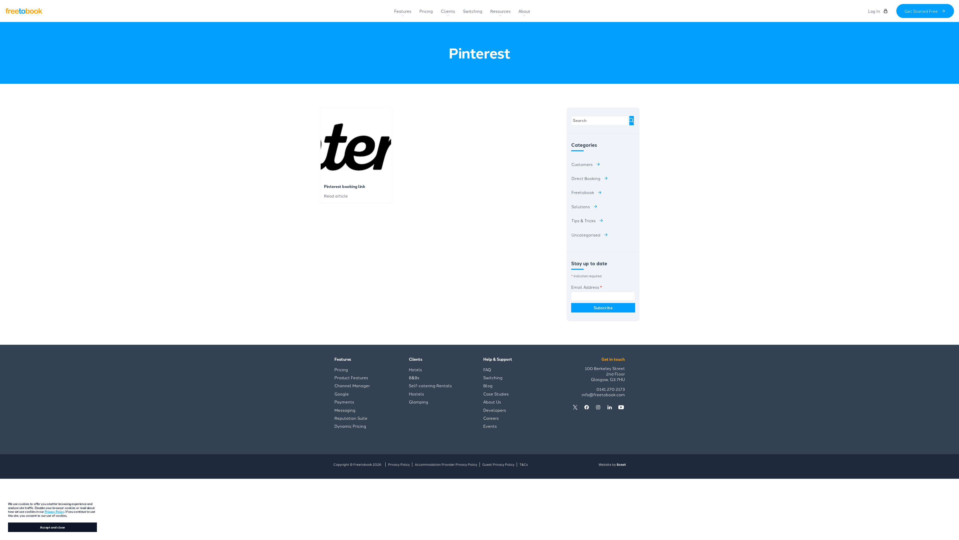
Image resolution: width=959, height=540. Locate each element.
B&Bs (414, 377)
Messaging (344, 410)
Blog (487, 385)
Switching (492, 377)
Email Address (586, 287)
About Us (492, 401)
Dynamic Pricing (350, 426)
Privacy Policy (54, 511)
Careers (491, 418)
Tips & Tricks (583, 220)
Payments (344, 401)
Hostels (416, 393)
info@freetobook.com (603, 394)
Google (341, 393)
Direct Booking (585, 178)
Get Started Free (921, 11)
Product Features (351, 377)
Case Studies (496, 393)
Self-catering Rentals (430, 385)
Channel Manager (352, 385)
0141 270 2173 (610, 389)
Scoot (621, 464)
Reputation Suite (350, 418)
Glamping (418, 401)
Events (490, 426)
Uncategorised (585, 235)
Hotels (415, 369)
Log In (874, 11)
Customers (582, 164)
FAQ (487, 369)
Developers (494, 410)
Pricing (341, 369)
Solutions (580, 206)
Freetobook (582, 192)
